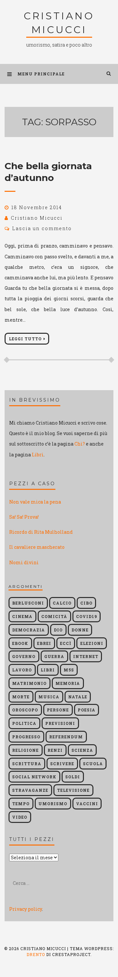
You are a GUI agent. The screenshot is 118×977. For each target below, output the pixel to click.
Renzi (55, 750)
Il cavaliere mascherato (37, 547)
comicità (54, 616)
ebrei (44, 643)
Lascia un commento (42, 228)
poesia (86, 709)
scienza (82, 750)
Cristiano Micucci (37, 218)
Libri (38, 454)
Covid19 (86, 616)
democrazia (28, 629)
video (19, 817)
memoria (67, 683)
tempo (21, 803)
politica (24, 723)
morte (21, 696)
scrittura (26, 763)
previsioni (60, 723)
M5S (69, 669)
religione (25, 750)
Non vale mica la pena (35, 502)
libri (48, 669)
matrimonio (29, 683)
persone (58, 709)
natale (77, 696)
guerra (54, 656)
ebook (20, 643)
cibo (86, 603)
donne (79, 629)
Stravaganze (30, 790)
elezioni (91, 643)
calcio (62, 603)
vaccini (87, 803)
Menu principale (41, 73)
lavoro (22, 669)
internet (85, 656)
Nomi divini (24, 562)
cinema (22, 616)
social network (34, 776)
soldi (72, 776)
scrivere (62, 763)
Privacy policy (25, 909)
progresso (26, 736)
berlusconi (28, 603)
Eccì (65, 643)
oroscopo (25, 709)
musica (48, 696)
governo (23, 656)
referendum (66, 736)
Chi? (79, 444)
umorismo (52, 803)
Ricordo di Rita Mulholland (41, 532)
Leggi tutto (25, 338)
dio (58, 629)
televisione (73, 790)
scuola (93, 763)
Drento (36, 954)
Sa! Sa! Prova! (24, 517)
